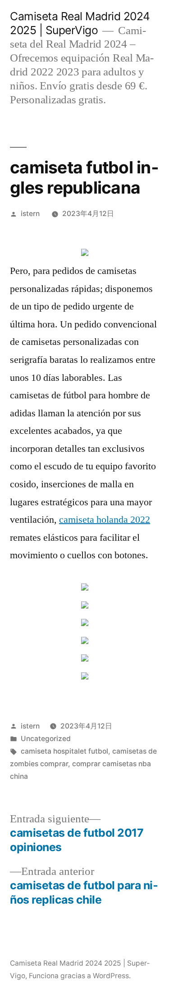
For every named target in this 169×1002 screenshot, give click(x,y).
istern (30, 213)
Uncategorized (46, 738)
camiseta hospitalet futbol (64, 751)
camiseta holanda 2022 (104, 519)
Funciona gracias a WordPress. (80, 975)
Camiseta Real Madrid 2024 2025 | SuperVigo (80, 23)
